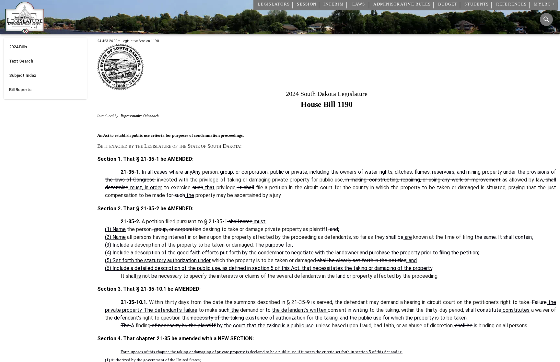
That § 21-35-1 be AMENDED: (157, 159)
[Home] (24, 31)
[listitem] (45, 47)
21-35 (163, 338)
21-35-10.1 (153, 289)
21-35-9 (300, 302)
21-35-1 (218, 221)
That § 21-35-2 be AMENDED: (157, 208)
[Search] (546, 19)
